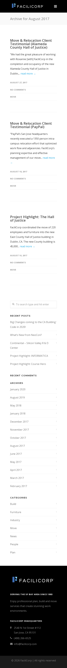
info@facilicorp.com (25, 644)
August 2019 (17, 397)
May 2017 (15, 462)
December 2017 (19, 421)
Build (13, 504)
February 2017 (18, 486)
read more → (28, 73)
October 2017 (18, 438)
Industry (15, 520)
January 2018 (17, 413)
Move (13, 96)
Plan (12, 552)
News (13, 536)
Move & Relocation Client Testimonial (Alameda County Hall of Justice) (31, 44)
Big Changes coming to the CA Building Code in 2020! (33, 324)
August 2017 (17, 446)
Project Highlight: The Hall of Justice (32, 218)
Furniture (15, 512)
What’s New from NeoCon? (26, 335)
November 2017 (19, 429)
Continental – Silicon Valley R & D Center (29, 345)
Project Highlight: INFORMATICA (29, 356)
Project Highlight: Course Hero (28, 364)
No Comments (18, 89)
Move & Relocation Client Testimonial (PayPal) (31, 125)
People (14, 544)
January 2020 (17, 389)
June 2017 (16, 454)
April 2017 (16, 470)
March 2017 (17, 478)
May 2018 (15, 405)
